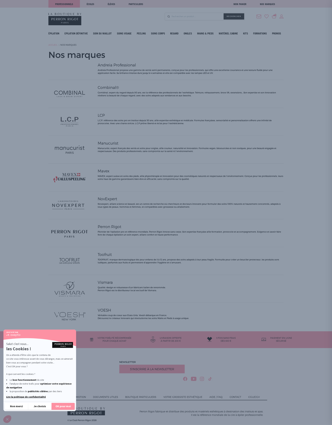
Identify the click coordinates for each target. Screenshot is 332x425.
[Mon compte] (281, 16)
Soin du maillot (102, 33)
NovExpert (107, 198)
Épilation (53, 33)
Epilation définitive (76, 33)
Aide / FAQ (216, 396)
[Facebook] (185, 379)
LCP (101, 115)
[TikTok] (210, 379)
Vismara (105, 282)
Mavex (103, 171)
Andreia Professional (117, 65)
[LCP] (69, 121)
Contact (235, 396)
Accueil (52, 45)
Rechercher (234, 16)
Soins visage (124, 33)
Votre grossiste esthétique (182, 396)
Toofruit (105, 254)
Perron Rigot (109, 226)
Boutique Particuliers (140, 396)
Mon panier (239, 4)
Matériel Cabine (228, 33)
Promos (276, 33)
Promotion (78, 396)
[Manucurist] (69, 149)
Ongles (188, 33)
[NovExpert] (69, 205)
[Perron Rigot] (69, 233)
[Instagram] (202, 379)
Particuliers (136, 4)
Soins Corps (158, 33)
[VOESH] (69, 316)
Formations (260, 33)
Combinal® (108, 87)
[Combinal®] (69, 93)
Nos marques (267, 4)
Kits (245, 33)
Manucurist (108, 143)
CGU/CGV (254, 396)
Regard (174, 33)
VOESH (104, 310)
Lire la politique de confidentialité (26, 397)
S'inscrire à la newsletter (152, 369)
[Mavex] (69, 177)
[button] (7, 419)
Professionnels (64, 4)
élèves (111, 4)
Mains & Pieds (205, 33)
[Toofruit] (69, 260)
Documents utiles (105, 396)
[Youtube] (193, 379)
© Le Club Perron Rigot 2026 (81, 420)
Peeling (141, 33)
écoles (90, 4)
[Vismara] (69, 288)
